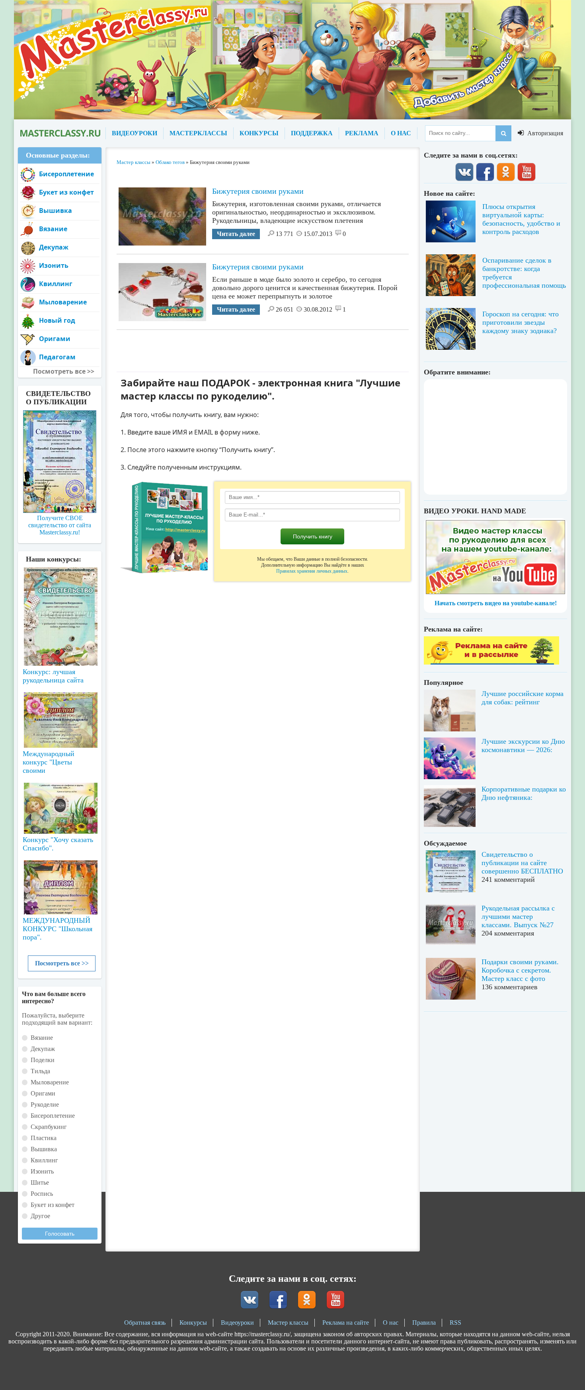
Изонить (53, 265)
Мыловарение (63, 302)
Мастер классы (288, 1322)
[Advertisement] (263, 348)
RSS (455, 1322)
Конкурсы (193, 1322)
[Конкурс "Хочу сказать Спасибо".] (60, 806)
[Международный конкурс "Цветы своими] (60, 716)
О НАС (401, 133)
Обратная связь (145, 1322)
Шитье (40, 1182)
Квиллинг (55, 283)
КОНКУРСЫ (259, 133)
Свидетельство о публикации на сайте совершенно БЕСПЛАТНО (522, 862)
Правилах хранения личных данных (311, 571)
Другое (40, 1216)
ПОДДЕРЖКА (312, 133)
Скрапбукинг (49, 1126)
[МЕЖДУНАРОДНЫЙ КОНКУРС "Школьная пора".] (60, 884)
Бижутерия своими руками (258, 191)
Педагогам (57, 357)
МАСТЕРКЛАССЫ (198, 133)
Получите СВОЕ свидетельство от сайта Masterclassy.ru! (59, 525)
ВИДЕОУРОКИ (134, 133)
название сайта (59, 133)
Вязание (53, 228)
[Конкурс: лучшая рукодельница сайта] (60, 591)
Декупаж (53, 247)
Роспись (42, 1193)
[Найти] (503, 133)
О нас (390, 1322)
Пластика (44, 1138)
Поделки (43, 1060)
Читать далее (236, 233)
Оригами (54, 338)
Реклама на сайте (345, 1322)
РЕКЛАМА (361, 133)
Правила (424, 1322)
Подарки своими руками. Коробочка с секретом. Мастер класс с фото (520, 970)
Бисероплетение (66, 174)
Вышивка (55, 210)
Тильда (40, 1071)
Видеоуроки (237, 1322)
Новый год (57, 320)
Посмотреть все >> (62, 963)
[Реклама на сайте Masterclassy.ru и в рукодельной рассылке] (491, 662)
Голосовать (59, 1233)
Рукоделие (45, 1104)
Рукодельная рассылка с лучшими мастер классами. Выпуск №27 (518, 916)
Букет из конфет (66, 192)
